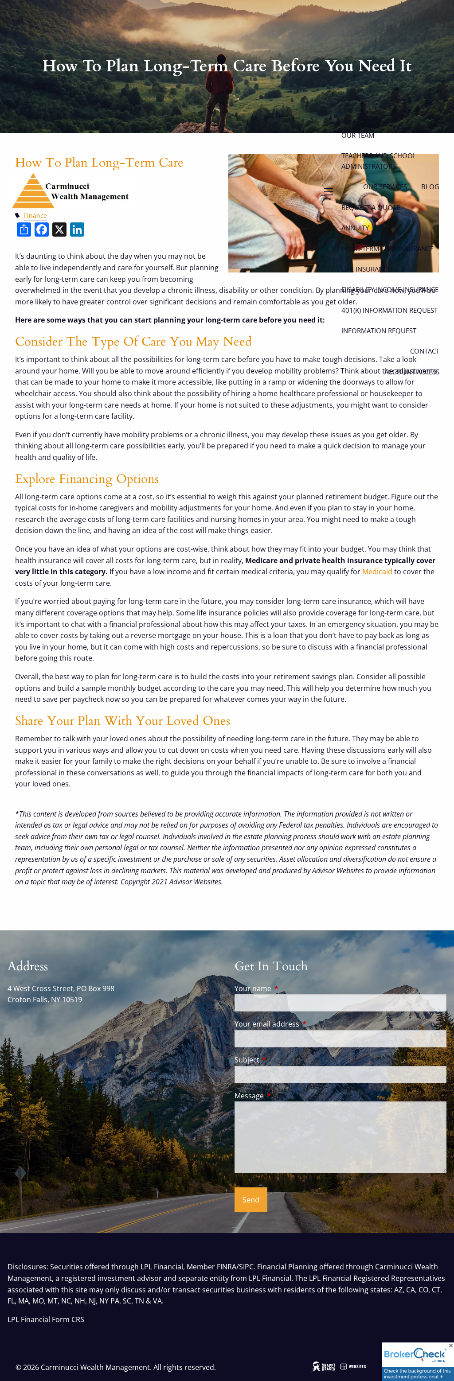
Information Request (378, 330)
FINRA (226, 1267)
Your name (289, 988)
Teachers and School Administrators (378, 161)
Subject (283, 1060)
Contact (424, 350)
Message (285, 1096)
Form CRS (68, 1319)
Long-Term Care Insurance (387, 248)
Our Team (357, 135)
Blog (430, 186)
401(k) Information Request (389, 310)
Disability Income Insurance (389, 289)
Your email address (303, 1024)
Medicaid (377, 571)
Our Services (385, 186)
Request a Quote (370, 207)
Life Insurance (366, 269)
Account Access (411, 371)
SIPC (246, 1267)
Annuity (355, 227)
